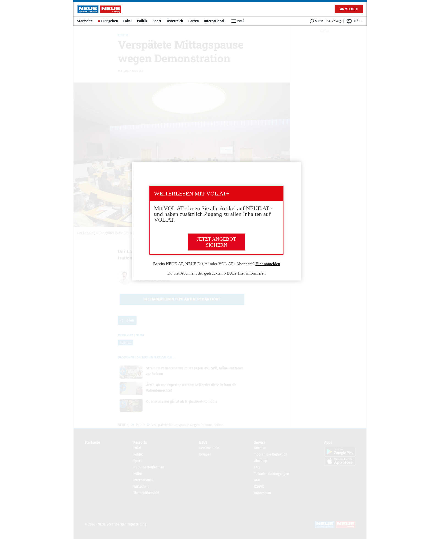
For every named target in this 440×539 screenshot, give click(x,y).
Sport (157, 21)
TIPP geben (109, 21)
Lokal (127, 21)
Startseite (85, 21)
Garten (193, 21)
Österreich (175, 21)
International (214, 21)
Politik (142, 21)
